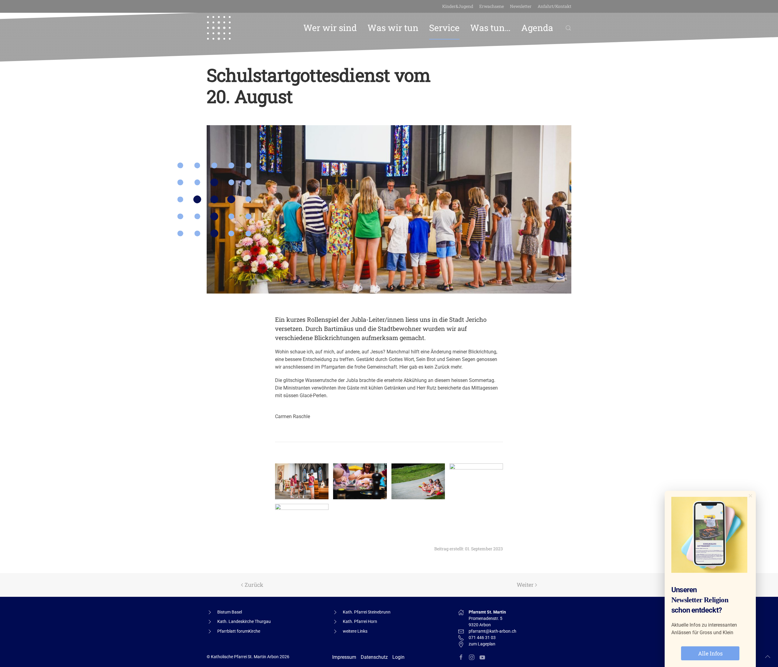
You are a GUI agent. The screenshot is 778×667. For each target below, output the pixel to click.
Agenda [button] (537, 27)
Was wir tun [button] (392, 27)
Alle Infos (710, 653)
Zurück (254, 584)
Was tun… (490, 27)
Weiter (525, 584)
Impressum (344, 657)
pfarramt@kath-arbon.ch (492, 631)
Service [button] (444, 27)
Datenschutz (374, 657)
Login (398, 657)
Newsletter (521, 6)
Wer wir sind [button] (330, 27)
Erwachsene (491, 6)
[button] (568, 28)
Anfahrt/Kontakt (554, 6)
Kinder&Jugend (457, 6)
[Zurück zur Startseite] (219, 28)
